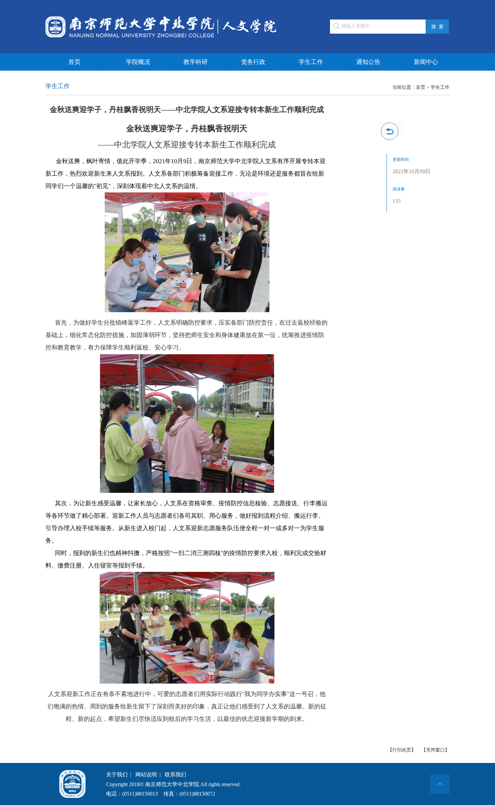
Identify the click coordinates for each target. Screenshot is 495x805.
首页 (74, 62)
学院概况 (138, 62)
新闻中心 (426, 62)
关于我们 (117, 774)
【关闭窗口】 (435, 750)
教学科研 (196, 62)
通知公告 (368, 62)
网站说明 (146, 774)
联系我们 (175, 774)
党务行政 (253, 62)
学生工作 (311, 62)
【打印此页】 (402, 750)
